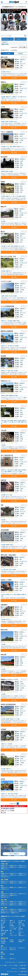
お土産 (11, 923)
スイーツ (12, 932)
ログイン (15, 968)
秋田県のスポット (14, 867)
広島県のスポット (5, 903)
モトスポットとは (11, 962)
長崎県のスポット (23, 909)
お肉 (11, 933)
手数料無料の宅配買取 (8, 808)
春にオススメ (4, 947)
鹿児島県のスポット (5, 912)
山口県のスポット (14, 903)
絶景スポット (4, 920)
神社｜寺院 (21, 923)
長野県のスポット (23, 882)
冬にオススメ (4, 949)
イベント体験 (13, 928)
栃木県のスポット (14, 873)
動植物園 (3, 933)
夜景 (2, 928)
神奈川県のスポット (5, 876)
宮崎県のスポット (23, 911)
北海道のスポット (5, 865)
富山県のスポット (14, 881)
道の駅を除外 (14, 47)
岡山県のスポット (23, 901)
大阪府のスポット (23, 893)
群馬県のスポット (23, 873)
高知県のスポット (23, 904)
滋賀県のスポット (5, 893)
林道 (20, 927)
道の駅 (2, 923)
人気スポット (22, 962)
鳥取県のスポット (5, 901)
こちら (4, 812)
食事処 (20, 922)
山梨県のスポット (14, 882)
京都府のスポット (14, 893)
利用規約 (23, 968)
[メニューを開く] (1, 2)
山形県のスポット (23, 867)
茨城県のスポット (5, 873)
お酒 (2, 935)
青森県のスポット (14, 865)
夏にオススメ (13, 947)
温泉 (2, 925)
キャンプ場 (3, 932)
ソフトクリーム (13, 927)
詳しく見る (14, 78)
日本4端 (11, 939)
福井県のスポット (5, 882)
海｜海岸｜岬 (22, 920)
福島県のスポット (5, 868)
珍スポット (21, 932)
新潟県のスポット (5, 881)
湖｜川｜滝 (12, 922)
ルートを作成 (14, 965)
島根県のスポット (14, 901)
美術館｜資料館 (4, 930)
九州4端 (2, 943)
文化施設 (12, 925)
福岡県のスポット (5, 909)
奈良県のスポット (14, 895)
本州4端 (11, 941)
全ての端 (3, 939)
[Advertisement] (14, 828)
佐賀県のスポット (14, 909)
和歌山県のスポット (5, 897)
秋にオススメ (22, 947)
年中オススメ (13, 949)
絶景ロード (12, 920)
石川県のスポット (23, 881)
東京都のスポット (23, 875)
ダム (20, 930)
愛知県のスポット (23, 887)
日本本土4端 (21, 939)
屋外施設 (12, 954)
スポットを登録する (14, 853)
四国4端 (20, 941)
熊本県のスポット (5, 911)
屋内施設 (3, 954)
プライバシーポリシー (13, 971)
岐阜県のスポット (5, 887)
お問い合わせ (24, 971)
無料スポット (4, 958)
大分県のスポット (14, 911)
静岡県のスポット (14, 887)
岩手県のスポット (23, 865)
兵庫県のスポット (5, 895)
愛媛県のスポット (14, 904)
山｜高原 (3, 922)
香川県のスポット (5, 904)
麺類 (20, 933)
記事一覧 (23, 965)
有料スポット (13, 958)
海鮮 (11, 930)
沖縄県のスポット (15, 912)
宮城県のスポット (5, 867)
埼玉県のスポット (5, 875)
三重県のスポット (5, 889)
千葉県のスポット (14, 875)
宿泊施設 (21, 928)
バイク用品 (4, 965)
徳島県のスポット (23, 903)
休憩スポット (22, 935)
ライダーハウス (13, 935)
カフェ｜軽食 (22, 925)
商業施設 (3, 927)
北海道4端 (3, 941)
